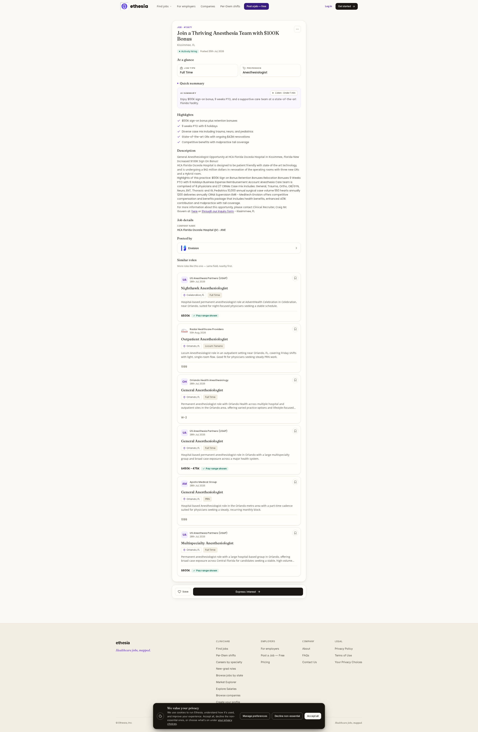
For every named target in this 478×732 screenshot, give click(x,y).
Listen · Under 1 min (285, 93)
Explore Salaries (226, 688)
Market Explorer (226, 682)
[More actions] (297, 29)
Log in (328, 6)
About (306, 648)
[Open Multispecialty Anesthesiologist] (239, 551)
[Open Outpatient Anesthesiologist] (239, 348)
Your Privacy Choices (348, 662)
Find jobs (163, 6)
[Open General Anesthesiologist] (239, 399)
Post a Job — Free (272, 655)
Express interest (246, 591)
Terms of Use (343, 655)
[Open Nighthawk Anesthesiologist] (239, 297)
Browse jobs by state (229, 675)
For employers (186, 6)
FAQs (305, 655)
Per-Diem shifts (230, 6)
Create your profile (228, 702)
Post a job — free (256, 6)
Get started (344, 6)
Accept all (313, 715)
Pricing (265, 662)
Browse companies (228, 695)
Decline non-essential (287, 715)
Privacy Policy (344, 648)
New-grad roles (226, 668)
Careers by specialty (229, 662)
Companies (208, 6)
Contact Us (309, 662)
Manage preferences (255, 715)
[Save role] (295, 278)
